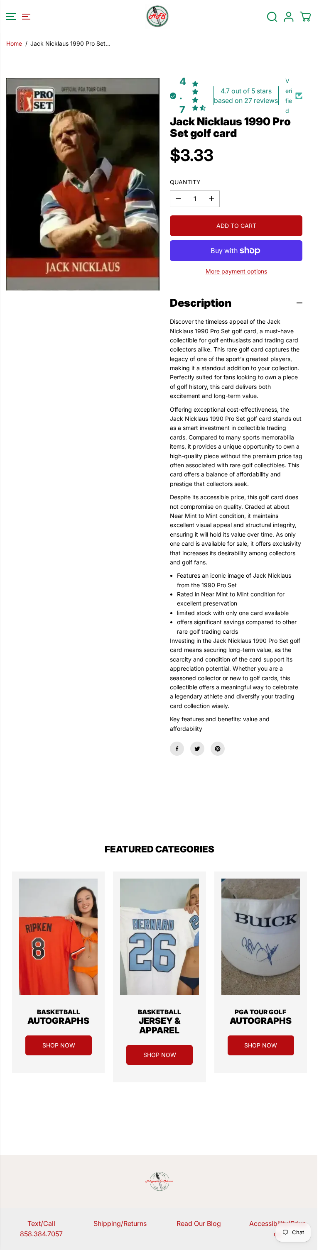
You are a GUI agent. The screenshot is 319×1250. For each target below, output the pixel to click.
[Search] (272, 16)
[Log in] (288, 16)
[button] (17, 16)
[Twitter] (197, 749)
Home (14, 43)
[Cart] (305, 16)
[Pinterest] (218, 749)
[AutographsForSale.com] (157, 16)
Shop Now (58, 1045)
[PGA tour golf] (260, 937)
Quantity (185, 182)
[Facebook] (177, 749)
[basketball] (58, 937)
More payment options (236, 271)
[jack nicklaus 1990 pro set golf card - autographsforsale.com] (83, 184)
